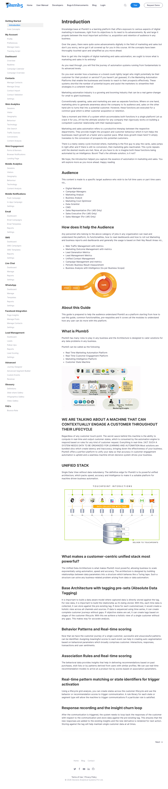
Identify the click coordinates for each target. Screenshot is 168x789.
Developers (57, 5)
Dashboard (12, 216)
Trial (135, 5)
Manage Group (13, 86)
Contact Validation (15, 95)
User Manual (42, 5)
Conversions (12, 137)
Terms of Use (77, 777)
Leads (9, 341)
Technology (12, 124)
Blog (94, 5)
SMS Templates (13, 250)
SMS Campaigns (14, 246)
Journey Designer (14, 367)
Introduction (14, 25)
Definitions (11, 388)
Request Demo (153, 5)
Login (103, 5)
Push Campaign (14, 198)
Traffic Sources (13, 133)
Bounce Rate (12, 410)
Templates (11, 297)
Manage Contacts (14, 82)
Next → (159, 742)
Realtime (10, 65)
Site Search (12, 128)
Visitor (9, 112)
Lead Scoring (13, 353)
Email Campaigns (14, 220)
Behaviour (11, 120)
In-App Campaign (14, 202)
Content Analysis (14, 141)
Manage (10, 271)
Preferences (12, 43)
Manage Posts (13, 319)
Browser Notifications (16, 154)
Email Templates (14, 224)
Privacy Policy (91, 777)
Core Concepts (13, 29)
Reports (10, 228)
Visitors (10, 172)
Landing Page (13, 158)
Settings (10, 99)
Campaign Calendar (15, 69)
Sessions (11, 108)
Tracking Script (13, 51)
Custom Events (13, 375)
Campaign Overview (16, 73)
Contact (91, 761)
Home (29, 5)
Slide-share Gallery (15, 392)
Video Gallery (12, 401)
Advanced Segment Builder (19, 371)
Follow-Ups (12, 345)
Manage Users (13, 47)
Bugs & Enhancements (77, 5)
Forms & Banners (14, 150)
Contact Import (13, 90)
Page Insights (13, 315)
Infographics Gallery (15, 397)
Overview (11, 60)
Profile (9, 39)
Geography (12, 116)
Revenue (11, 379)
